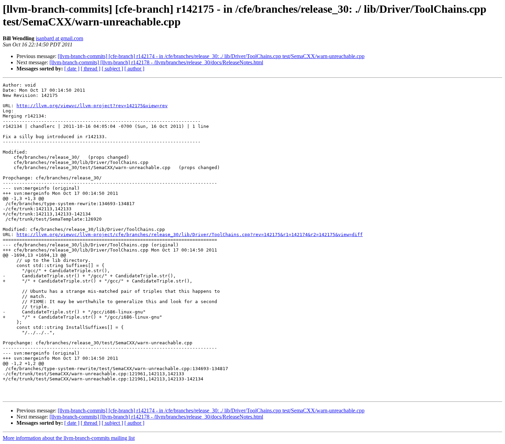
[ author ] (134, 68)
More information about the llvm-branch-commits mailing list (69, 438)
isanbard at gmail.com (59, 38)
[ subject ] (112, 68)
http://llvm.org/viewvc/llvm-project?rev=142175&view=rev (92, 105)
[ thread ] (90, 68)
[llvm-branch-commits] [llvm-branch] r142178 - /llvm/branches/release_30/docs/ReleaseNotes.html (156, 62)
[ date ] (71, 68)
